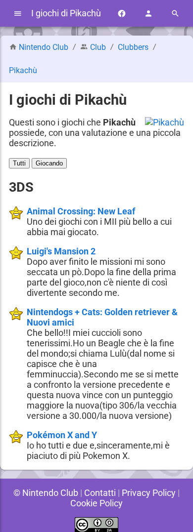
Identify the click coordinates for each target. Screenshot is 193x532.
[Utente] (148, 13)
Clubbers (133, 47)
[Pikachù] (164, 122)
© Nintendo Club (45, 493)
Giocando (49, 163)
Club (98, 47)
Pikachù (23, 70)
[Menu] (17, 13)
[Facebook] (121, 13)
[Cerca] (175, 13)
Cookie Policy (96, 503)
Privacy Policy (149, 493)
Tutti (19, 163)
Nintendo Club (43, 47)
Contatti (100, 493)
